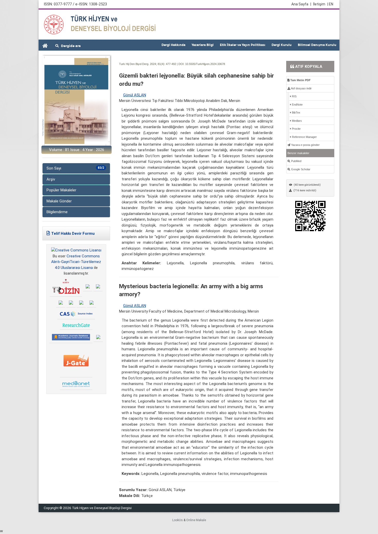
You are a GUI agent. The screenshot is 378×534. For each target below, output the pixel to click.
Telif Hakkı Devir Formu (73, 233)
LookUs (177, 520)
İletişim (319, 4)
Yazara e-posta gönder (305, 144)
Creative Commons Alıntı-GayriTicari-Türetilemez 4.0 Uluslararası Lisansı (76, 262)
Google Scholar (300, 169)
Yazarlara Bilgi (203, 45)
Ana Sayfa (301, 4)
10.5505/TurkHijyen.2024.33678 (205, 63)
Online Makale (196, 520)
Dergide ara (70, 46)
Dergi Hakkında (173, 45)
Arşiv (51, 179)
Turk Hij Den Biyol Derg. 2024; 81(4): (142, 63)
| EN (330, 4)
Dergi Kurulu (282, 45)
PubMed (295, 161)
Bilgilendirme (57, 212)
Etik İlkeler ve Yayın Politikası (242, 45)
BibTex (295, 112)
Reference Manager (304, 136)
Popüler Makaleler (61, 190)
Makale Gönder (59, 201)
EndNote (297, 104)
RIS (293, 96)
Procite (296, 128)
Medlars (296, 120)
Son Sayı (75, 168)
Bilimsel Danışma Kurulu (317, 45)
